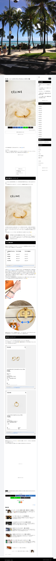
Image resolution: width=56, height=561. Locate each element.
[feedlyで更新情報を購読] (19, 502)
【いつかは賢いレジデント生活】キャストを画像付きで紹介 (45, 89)
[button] (30, 127)
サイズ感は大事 (18, 171)
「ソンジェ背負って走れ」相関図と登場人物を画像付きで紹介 (45, 97)
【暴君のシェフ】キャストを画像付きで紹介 (45, 85)
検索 (49, 78)
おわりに (17, 174)
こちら (22, 147)
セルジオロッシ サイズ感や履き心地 (44, 91)
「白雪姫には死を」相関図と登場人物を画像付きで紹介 (45, 94)
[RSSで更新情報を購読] (21, 502)
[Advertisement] (20, 140)
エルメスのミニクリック (12, 269)
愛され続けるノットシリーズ (20, 170)
